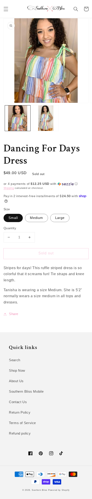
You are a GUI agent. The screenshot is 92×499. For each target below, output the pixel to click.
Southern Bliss (39, 490)
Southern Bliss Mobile (26, 391)
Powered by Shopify (59, 490)
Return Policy (19, 412)
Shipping (9, 188)
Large (60, 218)
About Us (16, 381)
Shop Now (17, 370)
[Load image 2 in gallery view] (46, 118)
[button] (6, 9)
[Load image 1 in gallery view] (18, 118)
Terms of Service (22, 423)
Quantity (10, 228)
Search (14, 360)
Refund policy (20, 433)
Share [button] (13, 314)
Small (13, 218)
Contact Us (18, 402)
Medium (36, 218)
